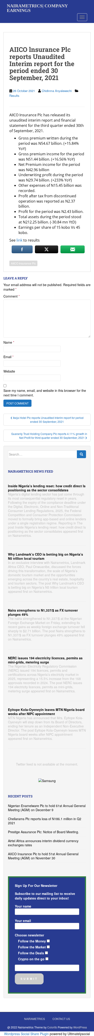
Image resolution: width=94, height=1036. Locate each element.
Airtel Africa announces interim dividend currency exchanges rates (43, 842)
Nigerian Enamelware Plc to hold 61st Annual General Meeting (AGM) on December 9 (47, 807)
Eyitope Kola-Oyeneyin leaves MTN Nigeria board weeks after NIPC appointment (46, 711)
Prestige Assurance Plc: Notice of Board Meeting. (43, 832)
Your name (23, 906)
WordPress (80, 1027)
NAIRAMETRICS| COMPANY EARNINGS (37, 7)
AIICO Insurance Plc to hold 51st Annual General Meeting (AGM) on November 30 (43, 856)
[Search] (81, 454)
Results (14, 95)
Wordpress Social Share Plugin (27, 1033)
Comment (11, 296)
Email (8, 356)
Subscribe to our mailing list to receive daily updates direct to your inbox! (45, 895)
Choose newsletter (29, 935)
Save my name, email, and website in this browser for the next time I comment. (44, 392)
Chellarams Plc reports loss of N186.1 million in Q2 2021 (44, 820)
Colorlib (52, 1027)
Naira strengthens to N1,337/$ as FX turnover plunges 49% (43, 612)
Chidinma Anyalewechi (57, 91)
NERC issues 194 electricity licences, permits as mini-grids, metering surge (45, 660)
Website (9, 371)
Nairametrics (34, 1019)
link (19, 240)
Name (8, 342)
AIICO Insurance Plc (23, 263)
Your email (23, 920)
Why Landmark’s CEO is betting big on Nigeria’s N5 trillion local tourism (45, 556)
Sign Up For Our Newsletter (36, 885)
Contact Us (61, 1019)
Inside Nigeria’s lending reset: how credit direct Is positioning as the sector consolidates (47, 488)
